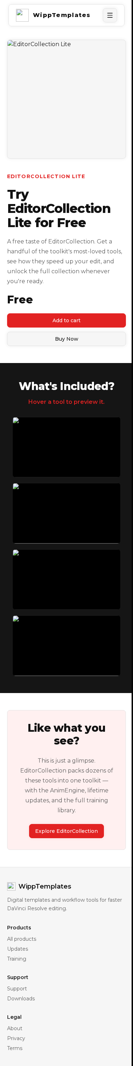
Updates (17, 949)
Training (16, 959)
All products (21, 939)
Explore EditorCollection (66, 831)
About (14, 1028)
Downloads (21, 998)
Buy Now (66, 339)
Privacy (16, 1038)
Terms (14, 1048)
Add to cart (66, 320)
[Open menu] (110, 15)
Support (17, 988)
